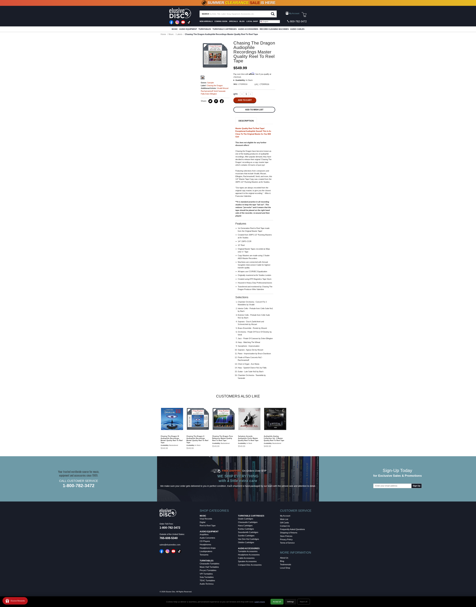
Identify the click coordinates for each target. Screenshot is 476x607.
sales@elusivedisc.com (170, 545)
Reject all (303, 601)
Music (175, 29)
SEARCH (205, 14)
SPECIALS (233, 21)
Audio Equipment (188, 29)
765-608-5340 (169, 538)
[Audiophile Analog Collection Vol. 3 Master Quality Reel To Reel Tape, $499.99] (275, 418)
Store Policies (286, 536)
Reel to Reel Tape (208, 526)
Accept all (277, 601)
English (265, 21)
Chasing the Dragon (215, 85)
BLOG (242, 21)
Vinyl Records (206, 519)
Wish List (284, 519)
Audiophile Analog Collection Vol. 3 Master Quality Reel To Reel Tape (274, 438)
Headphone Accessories (249, 555)
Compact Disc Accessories (250, 565)
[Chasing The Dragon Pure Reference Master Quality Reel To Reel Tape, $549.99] (224, 418)
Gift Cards (284, 523)
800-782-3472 (298, 21)
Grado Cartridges (245, 519)
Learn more (259, 601)
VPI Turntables (206, 574)
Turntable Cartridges (224, 29)
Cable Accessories (246, 558)
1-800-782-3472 (78, 485)
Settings (290, 601)
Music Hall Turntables (209, 567)
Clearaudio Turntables (209, 564)
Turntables (204, 29)
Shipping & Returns (288, 533)
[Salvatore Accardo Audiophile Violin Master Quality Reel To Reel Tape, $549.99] (249, 418)
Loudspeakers (206, 551)
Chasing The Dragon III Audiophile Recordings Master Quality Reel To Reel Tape (172, 439)
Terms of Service (287, 543)
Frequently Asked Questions (292, 529)
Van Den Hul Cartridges (248, 539)
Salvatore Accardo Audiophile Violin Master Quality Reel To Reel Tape (248, 438)
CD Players (205, 541)
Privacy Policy (286, 539)
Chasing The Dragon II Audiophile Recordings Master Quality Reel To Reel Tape (197, 439)
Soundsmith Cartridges (248, 532)
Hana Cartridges (245, 526)
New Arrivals (206, 21)
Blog (282, 561)
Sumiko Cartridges (246, 536)
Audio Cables (297, 29)
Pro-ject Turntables (208, 570)
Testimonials (285, 564)
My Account (285, 516)
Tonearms (204, 555)
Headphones (205, 545)
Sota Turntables (207, 577)
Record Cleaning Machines (274, 29)
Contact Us (285, 526)
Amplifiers (204, 534)
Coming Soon (220, 21)
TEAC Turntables (207, 580)
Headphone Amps (208, 548)
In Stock (244, 80)
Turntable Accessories (247, 551)
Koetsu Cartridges (246, 529)
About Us (284, 558)
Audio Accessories (248, 29)
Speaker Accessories (247, 561)
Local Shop (285, 568)
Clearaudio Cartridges (247, 522)
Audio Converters (207, 538)
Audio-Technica (206, 584)
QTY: (235, 94)
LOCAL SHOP (252, 21)
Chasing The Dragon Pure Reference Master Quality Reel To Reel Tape (222, 438)
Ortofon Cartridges (246, 542)
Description (246, 121)
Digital (202, 522)
